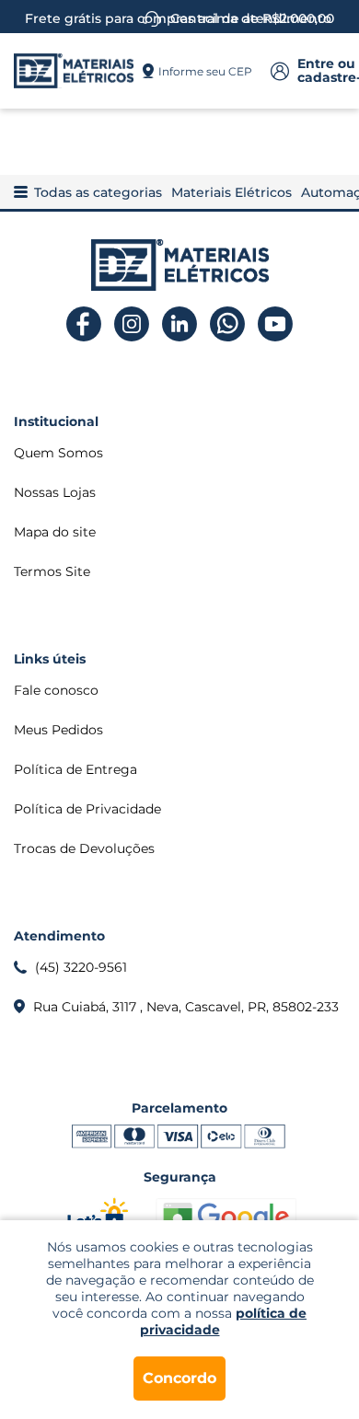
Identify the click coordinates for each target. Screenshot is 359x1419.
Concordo (179, 1378)
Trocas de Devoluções (84, 848)
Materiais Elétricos (231, 192)
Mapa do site (55, 532)
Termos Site (52, 571)
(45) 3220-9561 (81, 967)
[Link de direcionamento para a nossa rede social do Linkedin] (180, 324)
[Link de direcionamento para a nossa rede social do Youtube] (276, 324)
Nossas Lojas (55, 492)
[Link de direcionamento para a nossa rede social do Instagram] (132, 324)
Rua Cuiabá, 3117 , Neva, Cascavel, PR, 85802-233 (186, 1006)
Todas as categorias (98, 192)
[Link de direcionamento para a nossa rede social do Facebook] (84, 324)
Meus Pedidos (58, 729)
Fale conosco (56, 690)
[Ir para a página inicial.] (73, 71)
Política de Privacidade (87, 809)
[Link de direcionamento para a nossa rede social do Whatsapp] (228, 324)
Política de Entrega (75, 769)
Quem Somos (58, 452)
